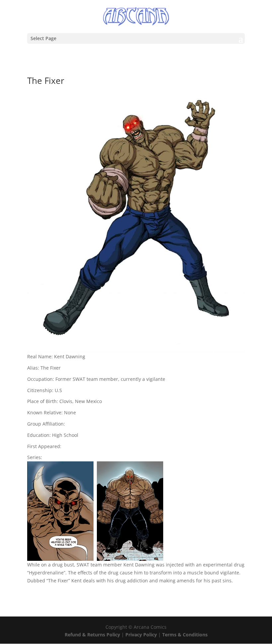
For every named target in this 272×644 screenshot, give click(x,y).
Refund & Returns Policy (92, 634)
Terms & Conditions (185, 634)
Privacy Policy (141, 634)
